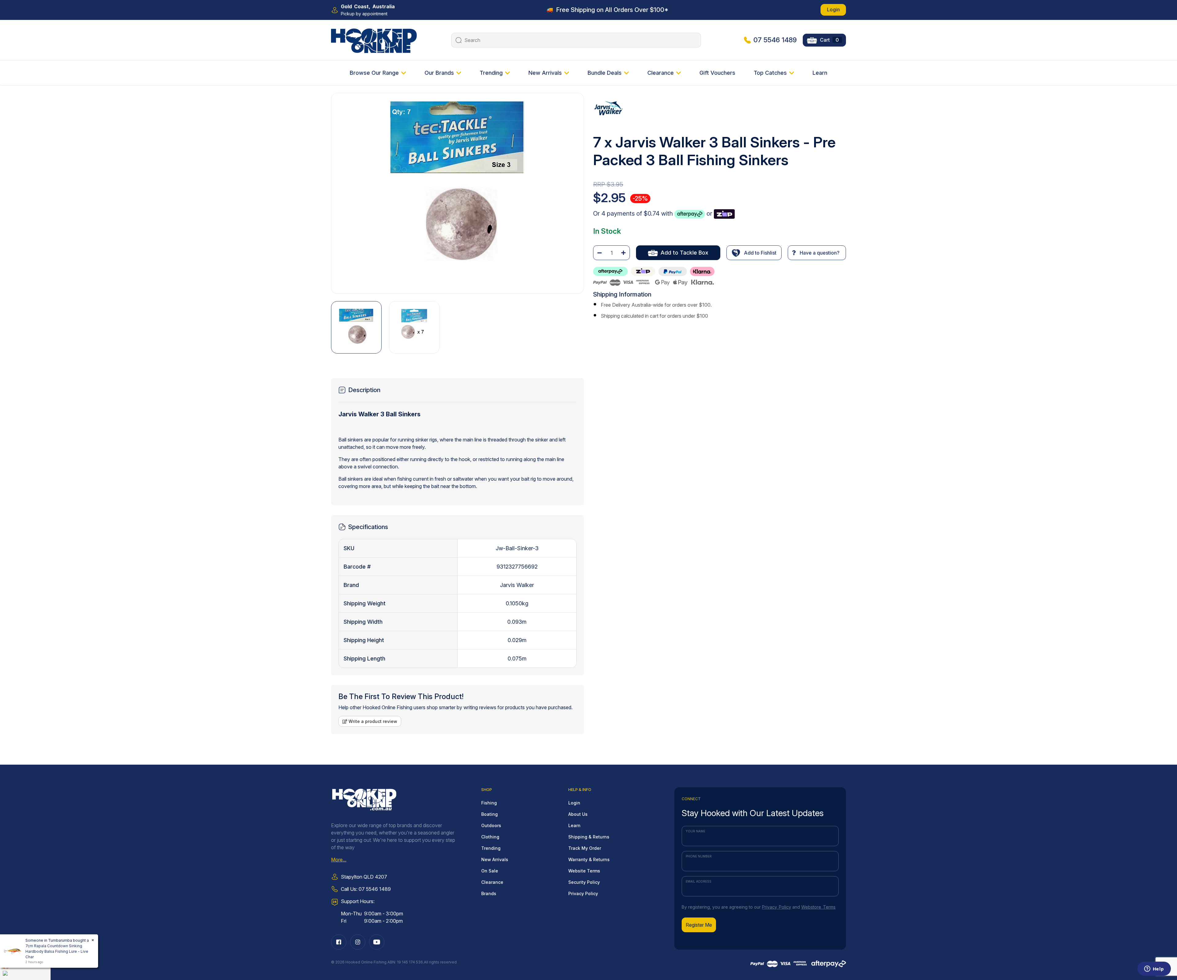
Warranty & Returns (589, 859)
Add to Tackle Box (684, 252)
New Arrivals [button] (545, 73)
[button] (754, 252)
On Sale (489, 870)
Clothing (490, 836)
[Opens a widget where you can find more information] (1154, 969)
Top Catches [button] (770, 73)
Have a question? (819, 253)
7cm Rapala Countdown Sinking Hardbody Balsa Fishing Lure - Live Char (56, 951)
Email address (698, 881)
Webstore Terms (818, 907)
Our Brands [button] (439, 73)
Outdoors (491, 825)
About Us (578, 814)
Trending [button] (491, 73)
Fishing (489, 802)
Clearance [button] (660, 73)
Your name (695, 831)
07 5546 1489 (775, 40)
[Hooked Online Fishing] (374, 39)
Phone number (699, 856)
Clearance (492, 882)
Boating (489, 814)
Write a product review (372, 721)
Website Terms (584, 870)
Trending (491, 848)
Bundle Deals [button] (605, 73)
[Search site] (457, 40)
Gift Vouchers (717, 73)
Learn (820, 73)
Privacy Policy (583, 893)
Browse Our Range (374, 73)
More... (338, 860)
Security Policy (584, 882)
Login (833, 9)
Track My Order (584, 848)
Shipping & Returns (588, 836)
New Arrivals (494, 859)
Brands (488, 893)
